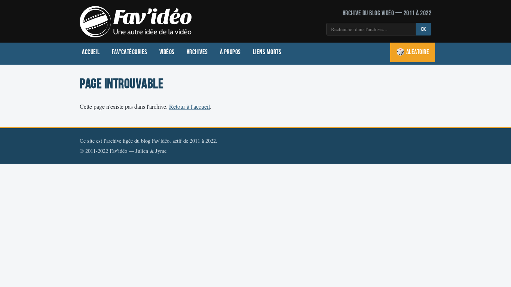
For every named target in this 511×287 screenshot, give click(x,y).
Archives (197, 52)
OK (423, 29)
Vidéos (167, 52)
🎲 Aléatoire (412, 52)
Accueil (91, 52)
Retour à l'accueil (189, 106)
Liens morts (267, 52)
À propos (230, 52)
